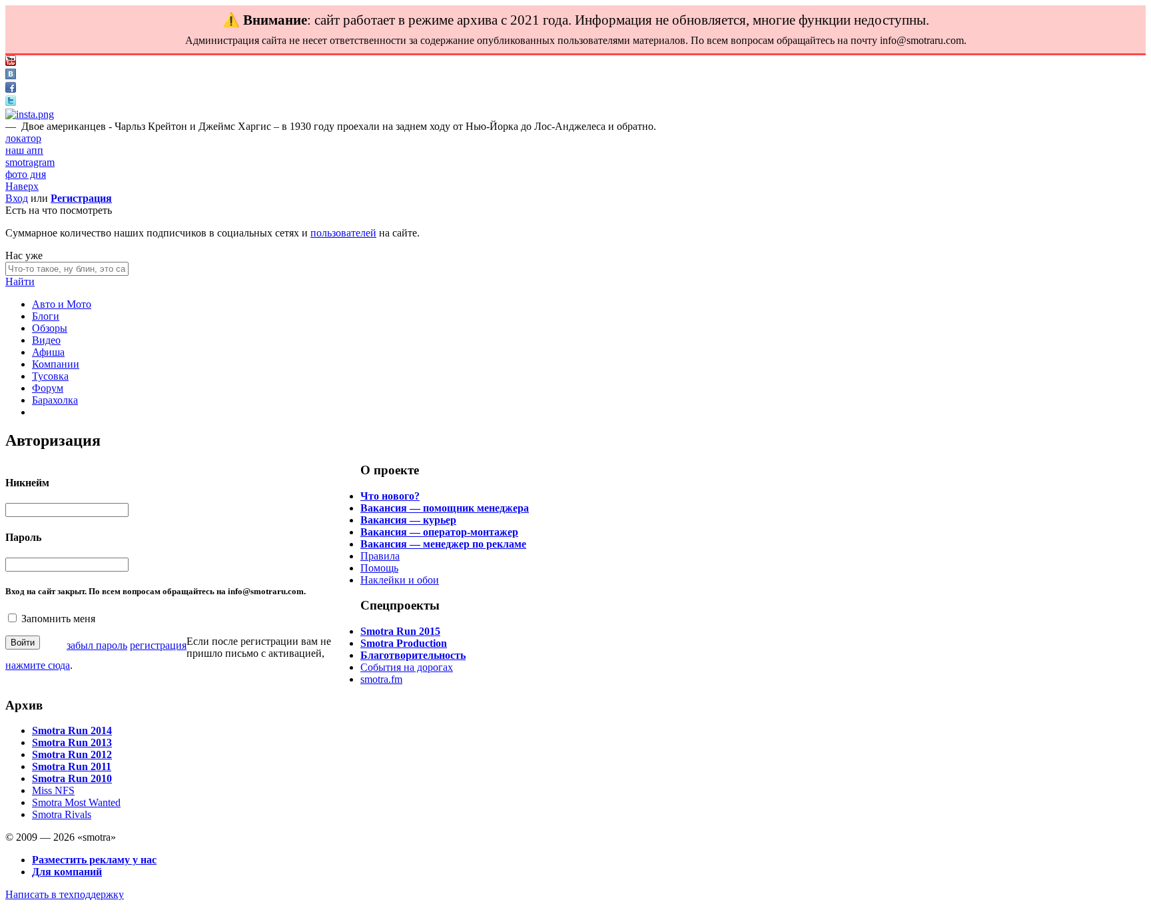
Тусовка (50, 376)
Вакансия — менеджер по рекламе (443, 544)
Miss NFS (53, 790)
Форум (47, 388)
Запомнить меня (58, 618)
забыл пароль (97, 645)
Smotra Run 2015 (400, 631)
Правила (380, 556)
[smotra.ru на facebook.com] (10, 89)
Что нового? (390, 496)
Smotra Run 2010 (72, 778)
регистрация (158, 645)
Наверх (22, 186)
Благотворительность (413, 655)
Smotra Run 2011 (71, 766)
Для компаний (67, 871)
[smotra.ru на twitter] (10, 102)
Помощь (379, 568)
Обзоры (49, 328)
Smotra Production (403, 643)
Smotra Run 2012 (72, 754)
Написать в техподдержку (64, 894)
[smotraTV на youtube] (10, 62)
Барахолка (55, 400)
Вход (16, 198)
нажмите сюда (37, 665)
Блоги (45, 316)
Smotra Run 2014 (72, 730)
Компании (55, 364)
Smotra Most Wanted (76, 802)
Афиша (48, 352)
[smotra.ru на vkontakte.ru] (10, 75)
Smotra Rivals (61, 814)
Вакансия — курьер (408, 520)
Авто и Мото (61, 304)
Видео (46, 340)
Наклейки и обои (399, 580)
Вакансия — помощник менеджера (444, 508)
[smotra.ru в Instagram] (29, 114)
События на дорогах (406, 667)
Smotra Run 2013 (72, 742)
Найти (20, 281)
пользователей (343, 232)
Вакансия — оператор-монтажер (439, 532)
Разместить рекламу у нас (94, 859)
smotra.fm (381, 679)
